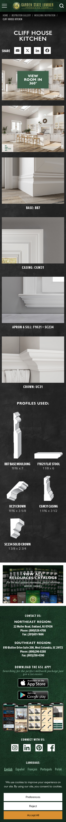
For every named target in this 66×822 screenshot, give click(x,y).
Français (32, 769)
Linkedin (27, 747)
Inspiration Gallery (21, 15)
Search (62, 6)
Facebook (51, 747)
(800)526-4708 (37, 630)
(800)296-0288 (37, 651)
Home (5, 15)
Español (20, 769)
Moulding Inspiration (44, 15)
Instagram (15, 747)
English (8, 769)
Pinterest (39, 747)
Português (46, 769)
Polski (58, 769)
